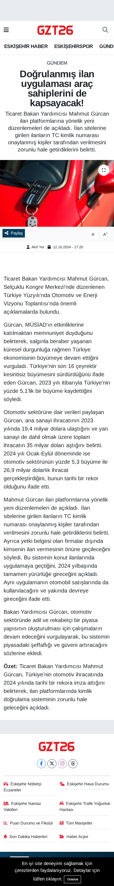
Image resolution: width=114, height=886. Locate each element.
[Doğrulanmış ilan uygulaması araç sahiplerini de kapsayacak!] (57, 193)
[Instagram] (62, 763)
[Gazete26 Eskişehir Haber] (55, 30)
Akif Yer (38, 247)
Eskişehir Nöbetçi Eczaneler (23, 787)
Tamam (72, 879)
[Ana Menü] (6, 30)
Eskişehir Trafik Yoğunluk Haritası (84, 806)
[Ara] (105, 30)
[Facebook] (41, 763)
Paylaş (17, 233)
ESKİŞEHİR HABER (26, 46)
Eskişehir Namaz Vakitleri (22, 806)
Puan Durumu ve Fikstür (31, 823)
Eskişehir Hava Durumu (88, 784)
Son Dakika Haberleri (28, 836)
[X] (51, 763)
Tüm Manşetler (79, 823)
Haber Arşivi (77, 836)
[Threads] (72, 763)
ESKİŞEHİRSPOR (73, 46)
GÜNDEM (57, 63)
